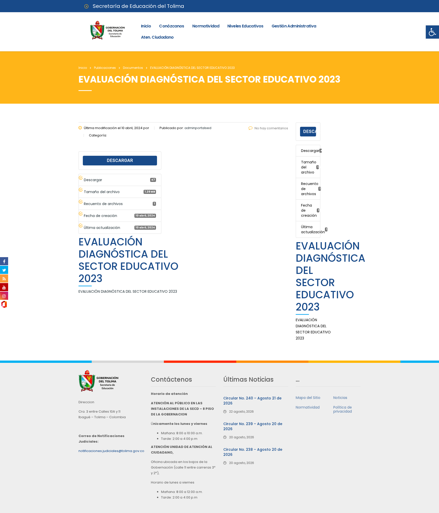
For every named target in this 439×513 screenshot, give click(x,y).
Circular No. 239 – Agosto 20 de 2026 (252, 426)
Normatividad (205, 26)
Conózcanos (171, 26)
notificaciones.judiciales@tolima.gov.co (111, 450)
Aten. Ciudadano (157, 37)
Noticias (340, 398)
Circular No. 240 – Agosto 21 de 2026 (252, 401)
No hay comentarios (271, 128)
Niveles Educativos (245, 26)
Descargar (120, 160)
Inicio (146, 26)
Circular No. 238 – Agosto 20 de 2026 (252, 452)
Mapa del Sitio (308, 398)
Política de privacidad (342, 409)
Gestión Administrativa (294, 26)
